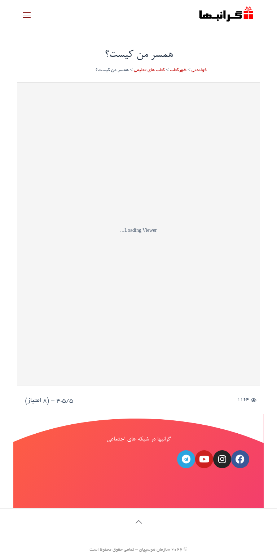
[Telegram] (186, 459)
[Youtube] (204, 459)
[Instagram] (222, 459)
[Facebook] (240, 459)
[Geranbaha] (225, 16)
